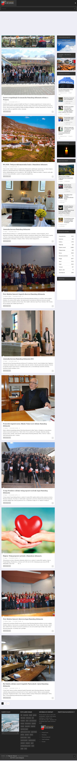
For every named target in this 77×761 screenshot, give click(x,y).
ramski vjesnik (24, 740)
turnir (33, 745)
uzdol (22, 748)
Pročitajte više (7, 111)
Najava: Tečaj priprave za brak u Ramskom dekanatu (22, 556)
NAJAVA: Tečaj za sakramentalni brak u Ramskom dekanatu (25, 165)
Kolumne (66, 239)
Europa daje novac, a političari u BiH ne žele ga (69, 119)
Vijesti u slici (66, 269)
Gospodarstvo (66, 236)
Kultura (6, 296)
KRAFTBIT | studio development (17, 757)
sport (32, 743)
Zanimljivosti (66, 272)
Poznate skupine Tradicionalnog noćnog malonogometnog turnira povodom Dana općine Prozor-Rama (66, 209)
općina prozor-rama (25, 731)
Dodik (30, 715)
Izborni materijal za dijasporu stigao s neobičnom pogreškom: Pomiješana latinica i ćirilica (66, 131)
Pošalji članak (45, 732)
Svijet (66, 264)
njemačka (27, 726)
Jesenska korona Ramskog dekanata (16, 229)
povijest (27, 734)
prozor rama (24, 737)
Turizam (66, 267)
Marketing (44, 734)
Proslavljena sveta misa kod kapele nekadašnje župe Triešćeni (69, 220)
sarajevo (28, 743)
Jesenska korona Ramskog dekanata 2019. (18, 359)
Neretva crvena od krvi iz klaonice (69, 98)
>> (8, 703)
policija (22, 734)
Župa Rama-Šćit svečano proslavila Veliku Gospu (68, 197)
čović (25, 748)
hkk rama (23, 717)
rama (29, 737)
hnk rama (28, 717)
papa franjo (34, 731)
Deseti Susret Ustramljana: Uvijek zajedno (68, 186)
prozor (31, 734)
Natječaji (66, 244)
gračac (34, 715)
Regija (66, 258)
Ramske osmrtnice (66, 255)
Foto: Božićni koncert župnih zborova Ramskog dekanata (24, 294)
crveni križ (25, 715)
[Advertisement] (38, 24)
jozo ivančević (33, 720)
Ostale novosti (63, 92)
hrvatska (23, 720)
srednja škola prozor (25, 745)
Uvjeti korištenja (45, 739)
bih (21, 715)
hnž (33, 717)
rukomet (23, 743)
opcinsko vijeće (24, 729)
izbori (27, 720)
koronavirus (28, 723)
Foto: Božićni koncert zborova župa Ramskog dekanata (23, 619)
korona (22, 723)
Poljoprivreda (66, 250)
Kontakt (43, 741)
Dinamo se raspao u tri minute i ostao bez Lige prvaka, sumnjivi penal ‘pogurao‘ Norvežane (66, 109)
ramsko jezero (31, 740)
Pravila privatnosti (46, 737)
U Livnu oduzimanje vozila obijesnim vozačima (66, 90)
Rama (5, 102)
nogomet (33, 726)
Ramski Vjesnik (12, 756)
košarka (34, 723)
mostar (22, 726)
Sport (61, 114)
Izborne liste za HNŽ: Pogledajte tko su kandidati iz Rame (66, 178)
